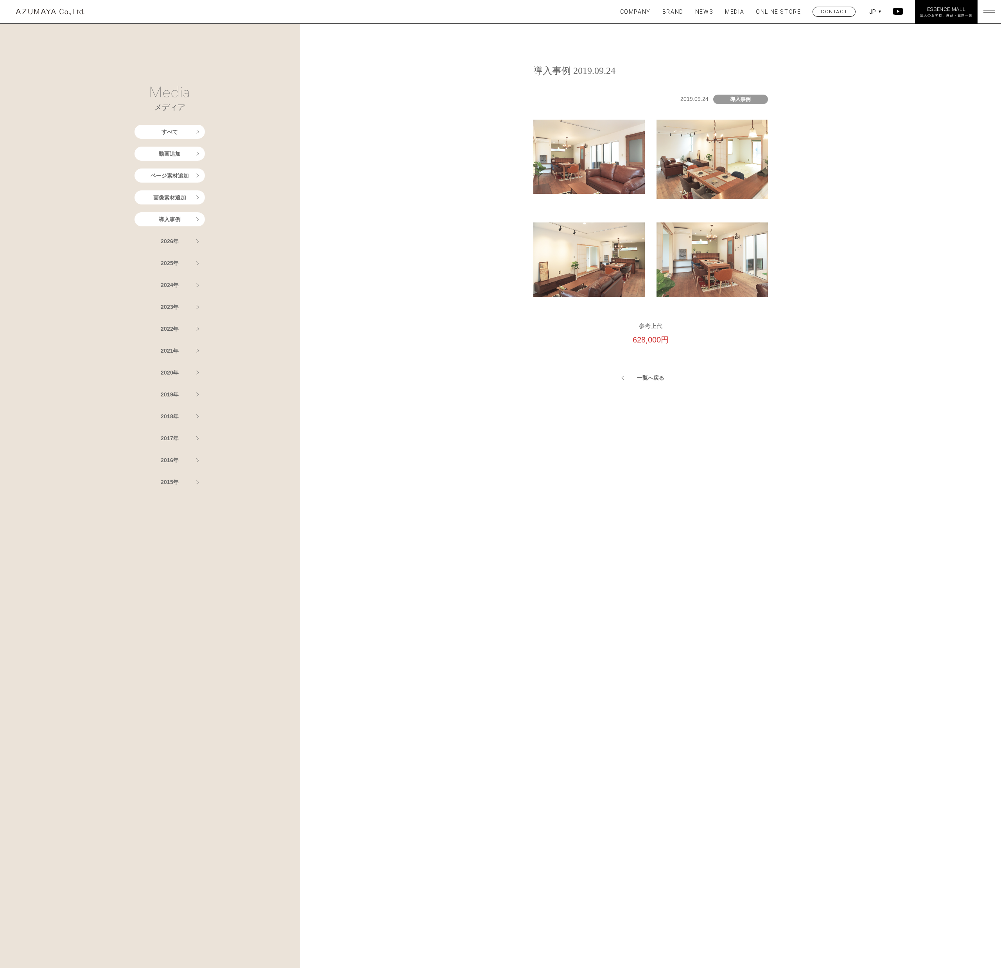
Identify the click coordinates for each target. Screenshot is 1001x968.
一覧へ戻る (650, 378)
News (704, 12)
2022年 (170, 329)
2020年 (170, 372)
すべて (169, 132)
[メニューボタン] (989, 11)
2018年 (170, 416)
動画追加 (170, 154)
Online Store (778, 12)
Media (734, 12)
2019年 (170, 394)
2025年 (170, 263)
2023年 (170, 307)
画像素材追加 (169, 197)
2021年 (170, 351)
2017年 (170, 438)
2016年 (170, 460)
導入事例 (170, 219)
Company (635, 12)
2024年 (170, 285)
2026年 (170, 241)
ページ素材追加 (170, 175)
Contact (834, 11)
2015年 (170, 482)
